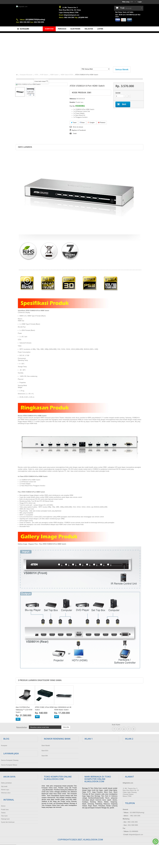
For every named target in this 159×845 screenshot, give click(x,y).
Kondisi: (72, 102)
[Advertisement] (79, 48)
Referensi (73, 99)
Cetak (75, 133)
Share (82, 122)
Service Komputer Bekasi (9, 765)
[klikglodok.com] (36, 12)
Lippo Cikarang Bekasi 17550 (68, 12)
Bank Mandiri (46, 745)
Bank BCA (45, 750)
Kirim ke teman (78, 127)
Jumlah (117, 93)
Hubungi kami (5, 819)
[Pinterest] (133, 729)
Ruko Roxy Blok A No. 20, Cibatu (70, 10)
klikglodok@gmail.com (71, 15)
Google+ (92, 122)
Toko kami (4, 816)
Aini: (17, 22)
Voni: (32, 22)
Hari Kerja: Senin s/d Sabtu (124, 12)
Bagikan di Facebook (79, 130)
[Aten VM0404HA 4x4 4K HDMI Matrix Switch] (63, 695)
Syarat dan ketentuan (7, 822)
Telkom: (22, 19)
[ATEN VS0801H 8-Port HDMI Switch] (20, 92)
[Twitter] (119, 729)
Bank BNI (45, 756)
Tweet (74, 122)
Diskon (3, 806)
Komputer (4, 745)
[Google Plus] (128, 729)
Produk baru (5, 809)
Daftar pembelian (6, 783)
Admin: (61, 17)
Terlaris (3, 812)
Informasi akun (5, 793)
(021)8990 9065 (83, 17)
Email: (61, 15)
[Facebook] (114, 729)
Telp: (76, 17)
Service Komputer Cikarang (9, 760)
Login (140, 2)
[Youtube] (124, 729)
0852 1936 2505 (25, 22)
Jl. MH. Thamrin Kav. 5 (70, 7)
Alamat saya (5, 789)
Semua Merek (121, 69)
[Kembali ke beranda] (17, 75)
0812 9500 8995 (39, 22)
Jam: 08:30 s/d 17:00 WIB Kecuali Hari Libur (127, 15)
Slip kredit (4, 786)
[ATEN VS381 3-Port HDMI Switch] (44, 695)
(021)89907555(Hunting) (35, 19)
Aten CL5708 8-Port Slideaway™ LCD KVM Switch (24, 709)
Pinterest (102, 122)
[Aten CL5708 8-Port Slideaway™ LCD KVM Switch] (25, 695)
